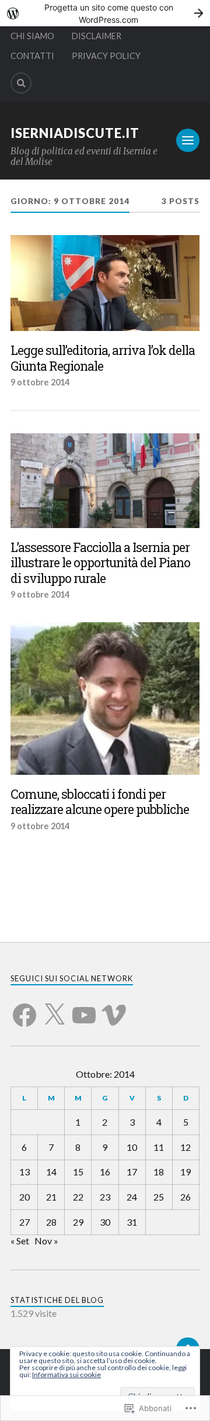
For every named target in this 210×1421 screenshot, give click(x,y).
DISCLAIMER (96, 36)
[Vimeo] (114, 1008)
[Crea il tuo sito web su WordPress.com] (105, 13)
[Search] (21, 83)
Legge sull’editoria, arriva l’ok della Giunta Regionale (102, 358)
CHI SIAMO (32, 36)
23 (105, 1196)
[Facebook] (24, 1008)
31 (132, 1221)
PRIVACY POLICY (106, 56)
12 (185, 1147)
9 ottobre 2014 (39, 382)
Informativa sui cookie (66, 1374)
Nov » (46, 1240)
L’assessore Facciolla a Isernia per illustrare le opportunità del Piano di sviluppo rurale (100, 563)
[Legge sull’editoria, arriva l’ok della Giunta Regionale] (105, 283)
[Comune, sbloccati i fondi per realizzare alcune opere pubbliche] (105, 698)
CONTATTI (32, 56)
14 (51, 1171)
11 (158, 1147)
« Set (19, 1240)
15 (78, 1171)
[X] (54, 1008)
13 (24, 1171)
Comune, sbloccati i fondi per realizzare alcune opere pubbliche (99, 802)
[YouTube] (84, 1008)
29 (78, 1221)
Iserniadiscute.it (74, 133)
